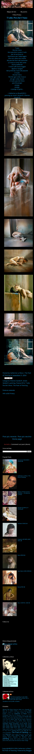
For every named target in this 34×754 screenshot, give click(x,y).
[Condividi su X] (8, 378)
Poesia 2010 (16, 725)
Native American (27, 720)
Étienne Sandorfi (16, 381)
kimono (29, 737)
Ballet (29, 710)
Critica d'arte (28, 715)
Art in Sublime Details (12, 710)
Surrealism (8, 732)
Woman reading (15, 734)
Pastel (10, 723)
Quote (4, 729)
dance (26, 735)
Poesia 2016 (24, 726)
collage (22, 735)
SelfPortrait (25, 729)
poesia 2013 (13, 738)
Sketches (9, 730)
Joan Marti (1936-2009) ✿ (24, 571)
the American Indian (19, 740)
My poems (24, 12)
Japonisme (28, 719)
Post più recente (10, 436)
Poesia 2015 (16, 726)
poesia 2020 (28, 738)
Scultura (20, 729)
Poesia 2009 (9, 725)
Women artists (11, 735)
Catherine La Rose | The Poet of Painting (24, 476)
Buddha (4, 713)
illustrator (24, 737)
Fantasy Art (21, 716)
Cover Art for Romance (15, 715)
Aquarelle (27, 709)
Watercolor (8, 734)
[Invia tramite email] (5, 378)
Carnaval (9, 713)
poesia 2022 (12, 740)
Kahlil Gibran (5, 720)
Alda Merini (10, 709)
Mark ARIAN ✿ (21, 555)
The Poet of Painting (20, 385)
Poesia (25, 723)
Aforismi (5, 709)
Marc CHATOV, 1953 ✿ (24, 603)
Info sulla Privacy (9, 393)
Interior (24, 719)
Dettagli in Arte (6, 716)
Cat (12, 713)
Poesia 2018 (9, 727)
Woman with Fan (22, 734)
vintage (26, 740)
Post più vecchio (24, 436)
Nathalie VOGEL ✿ (22, 523)
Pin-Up (21, 723)
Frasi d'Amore (26, 718)
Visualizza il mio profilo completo (11, 701)
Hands (7, 719)
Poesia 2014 (20, 383)
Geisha (4, 719)
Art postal (20, 710)
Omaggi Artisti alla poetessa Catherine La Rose (13, 722)
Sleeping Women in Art (18, 730)
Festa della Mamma (15, 718)
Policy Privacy (17, 15)
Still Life (26, 730)
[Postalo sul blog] (7, 378)
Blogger (29, 750)
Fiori (22, 718)
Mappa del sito (11, 12)
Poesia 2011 (23, 725)
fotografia (15, 737)
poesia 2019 (20, 738)
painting (12, 383)
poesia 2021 (5, 740)
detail (30, 735)
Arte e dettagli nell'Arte (10, 644)
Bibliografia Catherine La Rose (9, 712)
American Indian (17, 709)
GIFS (30, 718)
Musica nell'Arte (18, 720)
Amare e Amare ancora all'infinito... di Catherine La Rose (24, 493)
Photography (16, 723)
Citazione (29, 713)
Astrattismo (25, 710)
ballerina (17, 735)
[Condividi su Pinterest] (11, 378)
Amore (23, 709)
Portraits (29, 727)
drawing (5, 737)
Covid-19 (23, 715)
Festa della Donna (6, 718)
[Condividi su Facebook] (10, 378)
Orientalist (5, 723)
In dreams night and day (15, 719)
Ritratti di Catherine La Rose (11, 729)
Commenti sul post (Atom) (20, 444)
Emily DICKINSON (14, 716)
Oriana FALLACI (27, 722)
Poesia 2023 (17, 727)
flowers (10, 737)
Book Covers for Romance (24, 712)
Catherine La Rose (20, 713)
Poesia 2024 (23, 727)
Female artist (27, 716)
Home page (17, 439)
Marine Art (11, 720)
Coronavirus (5, 715)
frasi (20, 737)
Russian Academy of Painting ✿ (23, 508)
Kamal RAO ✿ (21, 587)
